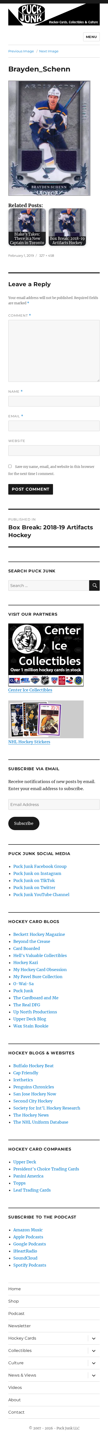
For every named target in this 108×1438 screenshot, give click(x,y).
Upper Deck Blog (29, 1018)
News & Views (22, 1375)
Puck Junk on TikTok (34, 880)
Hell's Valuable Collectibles (40, 955)
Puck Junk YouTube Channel (41, 894)
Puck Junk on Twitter (34, 887)
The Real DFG (26, 1004)
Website (16, 441)
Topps (19, 1183)
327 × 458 (46, 255)
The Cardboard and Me (36, 997)
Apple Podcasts (28, 1236)
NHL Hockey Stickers (29, 741)
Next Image (49, 51)
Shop (13, 1301)
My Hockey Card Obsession (40, 969)
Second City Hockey (32, 1100)
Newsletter (19, 1325)
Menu (91, 37)
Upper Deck (24, 1161)
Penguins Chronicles (33, 1086)
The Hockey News (31, 1115)
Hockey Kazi (25, 962)
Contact (16, 1412)
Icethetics (23, 1079)
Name (15, 391)
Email (15, 416)
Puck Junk (23, 990)
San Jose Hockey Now (34, 1093)
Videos (15, 1387)
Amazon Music (28, 1229)
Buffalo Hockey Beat (33, 1065)
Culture (16, 1362)
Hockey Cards (22, 1338)
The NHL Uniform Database (40, 1122)
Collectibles (20, 1350)
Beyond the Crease (31, 941)
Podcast (16, 1313)
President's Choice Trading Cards (46, 1168)
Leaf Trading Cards (32, 1190)
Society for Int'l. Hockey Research (46, 1108)
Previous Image (21, 51)
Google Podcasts (29, 1243)
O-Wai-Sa (23, 983)
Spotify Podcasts (29, 1265)
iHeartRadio (25, 1250)
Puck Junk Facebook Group (40, 866)
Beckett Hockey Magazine (39, 934)
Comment (19, 315)
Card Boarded (26, 948)
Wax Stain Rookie (30, 1025)
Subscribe (23, 823)
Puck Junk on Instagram (37, 873)
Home (14, 1288)
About (14, 1399)
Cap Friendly (25, 1072)
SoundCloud (25, 1258)
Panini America (28, 1175)
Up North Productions (35, 1011)
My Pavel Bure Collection (38, 976)
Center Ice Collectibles (30, 689)
